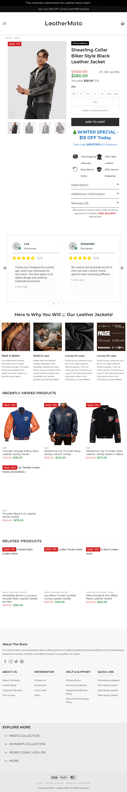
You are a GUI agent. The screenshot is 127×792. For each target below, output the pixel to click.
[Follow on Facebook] (5, 662)
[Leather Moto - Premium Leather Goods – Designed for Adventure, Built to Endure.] (63, 23)
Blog (39, 783)
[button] (4, 23)
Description (79, 185)
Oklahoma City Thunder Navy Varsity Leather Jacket (62, 453)
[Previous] (13, 80)
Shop (17, 38)
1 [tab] (54, 303)
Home (8, 38)
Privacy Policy (54, 783)
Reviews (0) (79, 203)
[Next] (61, 80)
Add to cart (95, 121)
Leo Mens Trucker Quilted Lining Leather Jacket (60, 597)
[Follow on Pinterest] (22, 662)
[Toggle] (5, 736)
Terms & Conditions (78, 783)
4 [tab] (69, 303)
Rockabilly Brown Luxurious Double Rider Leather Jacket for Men (20, 598)
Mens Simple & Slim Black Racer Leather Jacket (102, 597)
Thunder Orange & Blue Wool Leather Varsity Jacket (20, 453)
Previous (5, 268)
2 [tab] (59, 303)
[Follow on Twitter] (16, 662)
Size (73, 87)
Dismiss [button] (97, 2)
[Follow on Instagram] (11, 662)
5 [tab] (74, 303)
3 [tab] (64, 303)
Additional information (88, 194)
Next (122, 268)
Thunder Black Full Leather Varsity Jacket (19, 515)
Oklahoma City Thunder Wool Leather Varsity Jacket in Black (104, 453)
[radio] (74, 94)
